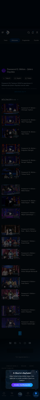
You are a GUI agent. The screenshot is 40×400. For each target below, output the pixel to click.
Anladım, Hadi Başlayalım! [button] (22, 385)
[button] (36, 372)
